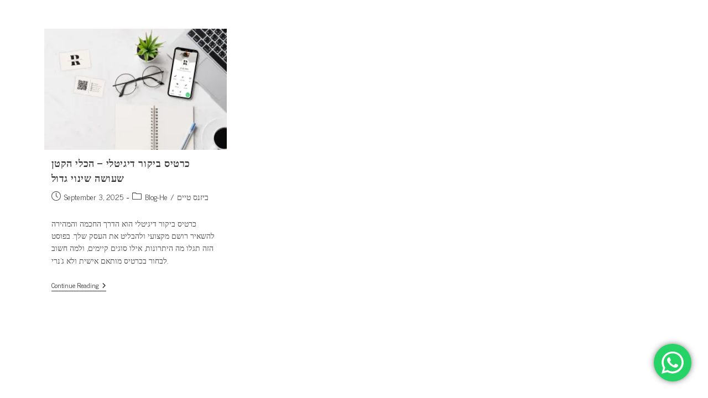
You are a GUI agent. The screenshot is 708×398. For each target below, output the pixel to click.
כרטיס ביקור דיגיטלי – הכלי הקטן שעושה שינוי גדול (121, 170)
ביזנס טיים (193, 196)
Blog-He (156, 196)
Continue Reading (78, 286)
